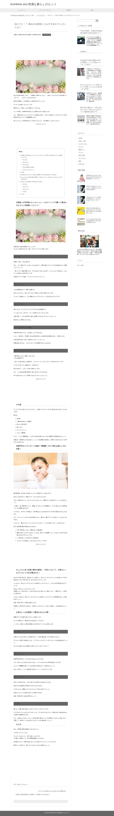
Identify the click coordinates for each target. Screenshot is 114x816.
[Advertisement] (41, 49)
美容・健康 (81, 155)
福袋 (79, 161)
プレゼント (24, 784)
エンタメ (80, 146)
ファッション (82, 158)
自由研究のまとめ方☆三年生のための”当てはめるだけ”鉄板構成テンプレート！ (94, 177)
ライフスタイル (46, 34)
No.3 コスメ (26, 189)
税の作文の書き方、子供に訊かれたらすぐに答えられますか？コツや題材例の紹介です (91, 110)
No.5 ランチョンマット (28, 169)
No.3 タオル (26, 164)
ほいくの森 (80, 265)
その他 (22, 172)
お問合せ (68, 10)
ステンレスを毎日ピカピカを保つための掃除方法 (52, 791)
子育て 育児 (82, 141)
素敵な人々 (81, 149)
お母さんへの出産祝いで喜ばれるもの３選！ (32, 181)
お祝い (19, 784)
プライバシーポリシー (45, 10)
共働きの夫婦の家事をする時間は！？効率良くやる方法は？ (32, 794)
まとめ (22, 194)
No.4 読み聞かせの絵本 (28, 167)
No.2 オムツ (26, 162)
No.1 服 (25, 159)
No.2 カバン (26, 186)
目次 (92, 10)
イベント (80, 152)
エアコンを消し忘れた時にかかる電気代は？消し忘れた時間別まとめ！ (93, 220)
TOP (23, 15)
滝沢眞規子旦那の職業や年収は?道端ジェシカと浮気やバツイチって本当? (90, 62)
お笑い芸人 (81, 164)
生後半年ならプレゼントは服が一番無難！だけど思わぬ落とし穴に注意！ (39, 174)
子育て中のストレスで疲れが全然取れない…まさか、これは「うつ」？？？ (93, 199)
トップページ (22, 10)
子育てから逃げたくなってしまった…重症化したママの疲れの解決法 (93, 188)
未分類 (80, 138)
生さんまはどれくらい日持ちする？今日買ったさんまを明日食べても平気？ (91, 87)
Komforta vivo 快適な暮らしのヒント (33, 4)
